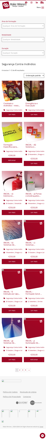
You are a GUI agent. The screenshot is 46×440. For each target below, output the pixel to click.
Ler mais (12, 114)
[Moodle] (41, 2)
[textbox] (23, 26)
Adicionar (12, 160)
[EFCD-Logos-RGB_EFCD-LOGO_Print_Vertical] (5, 413)
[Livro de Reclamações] (37, 402)
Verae (41, 427)
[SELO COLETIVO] (23, 413)
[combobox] (23, 26)
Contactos (27, 397)
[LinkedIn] (36, 2)
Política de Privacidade (12, 397)
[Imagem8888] (14, 413)
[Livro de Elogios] (23, 402)
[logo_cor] (32, 413)
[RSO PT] (40, 413)
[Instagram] (31, 2)
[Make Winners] (14, 5)
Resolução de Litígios (28, 392)
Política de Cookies (10, 392)
